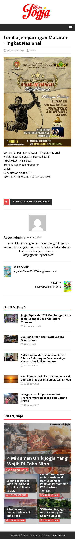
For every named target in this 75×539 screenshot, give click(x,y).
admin (32, 50)
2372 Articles (34, 237)
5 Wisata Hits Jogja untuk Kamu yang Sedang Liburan (52, 512)
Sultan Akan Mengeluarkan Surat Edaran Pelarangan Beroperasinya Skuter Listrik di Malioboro (43, 358)
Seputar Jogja (15, 307)
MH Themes (59, 535)
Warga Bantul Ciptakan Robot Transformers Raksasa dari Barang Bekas (44, 398)
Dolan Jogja (13, 416)
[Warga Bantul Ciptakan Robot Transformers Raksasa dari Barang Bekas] (11, 401)
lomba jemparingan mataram (31, 201)
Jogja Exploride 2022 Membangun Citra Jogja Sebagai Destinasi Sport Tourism (46, 319)
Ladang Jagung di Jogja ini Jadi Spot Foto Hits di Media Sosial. (18, 485)
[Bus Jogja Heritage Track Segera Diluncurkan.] (11, 340)
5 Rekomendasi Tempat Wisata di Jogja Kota (18, 512)
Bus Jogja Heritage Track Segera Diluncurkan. (42, 338)
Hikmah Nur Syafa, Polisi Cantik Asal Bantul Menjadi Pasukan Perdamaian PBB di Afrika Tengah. (54, 482)
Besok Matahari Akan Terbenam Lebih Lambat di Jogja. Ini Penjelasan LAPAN (46, 378)
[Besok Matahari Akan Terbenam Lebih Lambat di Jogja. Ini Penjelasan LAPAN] (11, 380)
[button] (70, 27)
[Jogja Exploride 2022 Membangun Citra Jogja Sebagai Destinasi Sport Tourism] (11, 321)
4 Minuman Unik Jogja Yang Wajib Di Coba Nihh (37, 461)
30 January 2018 (15, 50)
